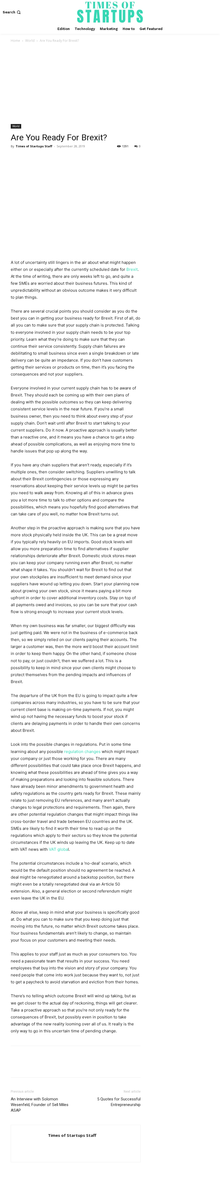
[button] (12, 12)
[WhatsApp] (53, 158)
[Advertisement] (110, 83)
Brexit (132, 269)
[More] (65, 158)
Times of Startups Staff (34, 146)
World (30, 40)
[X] (28, 158)
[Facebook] (16, 158)
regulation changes (82, 751)
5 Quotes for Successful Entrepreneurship (119, 1102)
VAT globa (58, 849)
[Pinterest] (40, 158)
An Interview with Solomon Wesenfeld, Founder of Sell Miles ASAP (39, 1105)
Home (15, 40)
